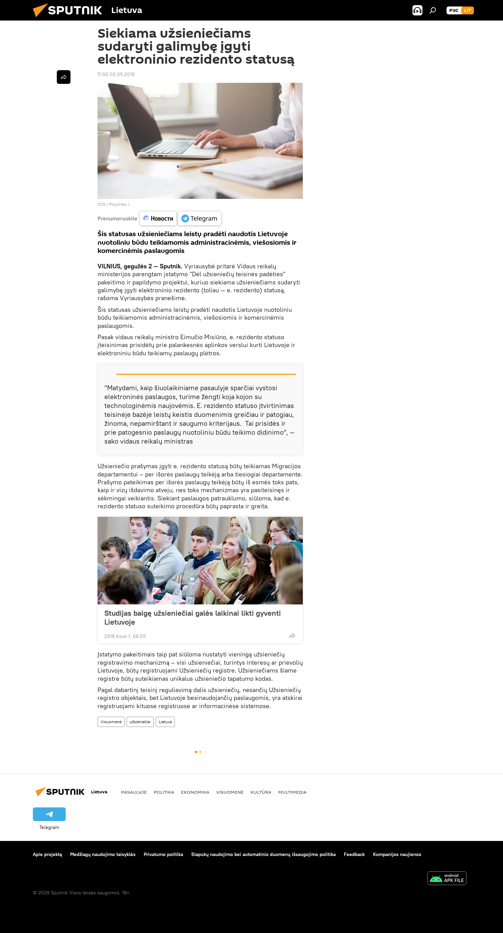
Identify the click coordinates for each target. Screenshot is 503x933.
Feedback (354, 854)
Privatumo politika (163, 854)
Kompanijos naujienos (397, 854)
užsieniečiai (140, 721)
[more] (292, 635)
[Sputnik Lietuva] (70, 19)
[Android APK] (447, 879)
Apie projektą (47, 854)
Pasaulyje (134, 792)
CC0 (101, 204)
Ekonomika (195, 792)
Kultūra (260, 792)
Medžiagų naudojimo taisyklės (103, 854)
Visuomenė (111, 721)
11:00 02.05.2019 (116, 74)
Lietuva (165, 721)
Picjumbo (118, 204)
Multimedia (292, 792)
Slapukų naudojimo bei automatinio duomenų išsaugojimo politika (263, 854)
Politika (164, 792)
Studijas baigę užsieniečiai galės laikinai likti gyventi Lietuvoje (192, 617)
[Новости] (158, 218)
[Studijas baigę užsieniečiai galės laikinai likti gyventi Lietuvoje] (200, 560)
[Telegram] (199, 218)
